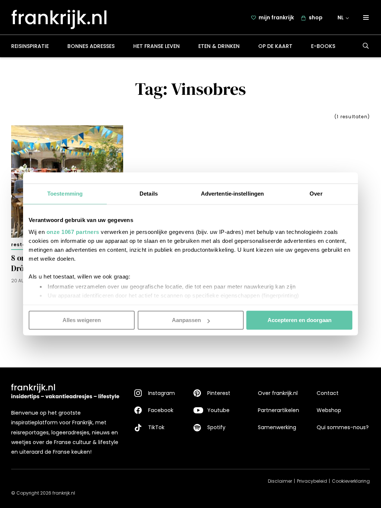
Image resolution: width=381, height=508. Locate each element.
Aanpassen (186, 320)
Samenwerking (277, 427)
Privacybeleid (312, 481)
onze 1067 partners (73, 232)
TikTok (156, 427)
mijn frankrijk (276, 17)
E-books (323, 46)
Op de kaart (275, 46)
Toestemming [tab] (65, 193)
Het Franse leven (156, 46)
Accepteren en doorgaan (300, 320)
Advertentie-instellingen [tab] (232, 193)
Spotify (216, 427)
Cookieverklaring (351, 481)
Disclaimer (280, 481)
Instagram (161, 393)
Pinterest (218, 393)
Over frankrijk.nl (278, 393)
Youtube (218, 410)
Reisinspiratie (30, 46)
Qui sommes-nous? (343, 427)
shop (316, 17)
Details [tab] (149, 193)
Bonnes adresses (91, 46)
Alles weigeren (82, 320)
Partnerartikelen (278, 410)
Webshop (329, 410)
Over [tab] (316, 193)
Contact (328, 393)
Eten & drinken (219, 46)
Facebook (160, 410)
